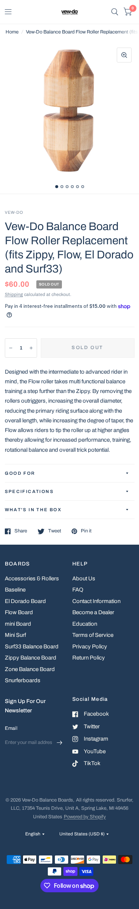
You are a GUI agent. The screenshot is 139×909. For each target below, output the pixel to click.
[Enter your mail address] (59, 742)
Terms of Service (92, 635)
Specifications (29, 491)
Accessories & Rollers (32, 578)
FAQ (77, 590)
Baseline (15, 590)
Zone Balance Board (30, 669)
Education (84, 624)
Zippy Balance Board (30, 658)
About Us (83, 578)
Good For (20, 473)
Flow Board (19, 612)
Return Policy (88, 658)
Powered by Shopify (85, 816)
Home (12, 32)
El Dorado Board (25, 601)
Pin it (86, 531)
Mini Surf (15, 635)
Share (20, 531)
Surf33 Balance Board (32, 646)
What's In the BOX (33, 509)
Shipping (14, 294)
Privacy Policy (89, 646)
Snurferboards (22, 680)
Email (11, 728)
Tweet (54, 531)
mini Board (18, 624)
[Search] (115, 12)
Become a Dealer (93, 612)
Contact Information (96, 601)
